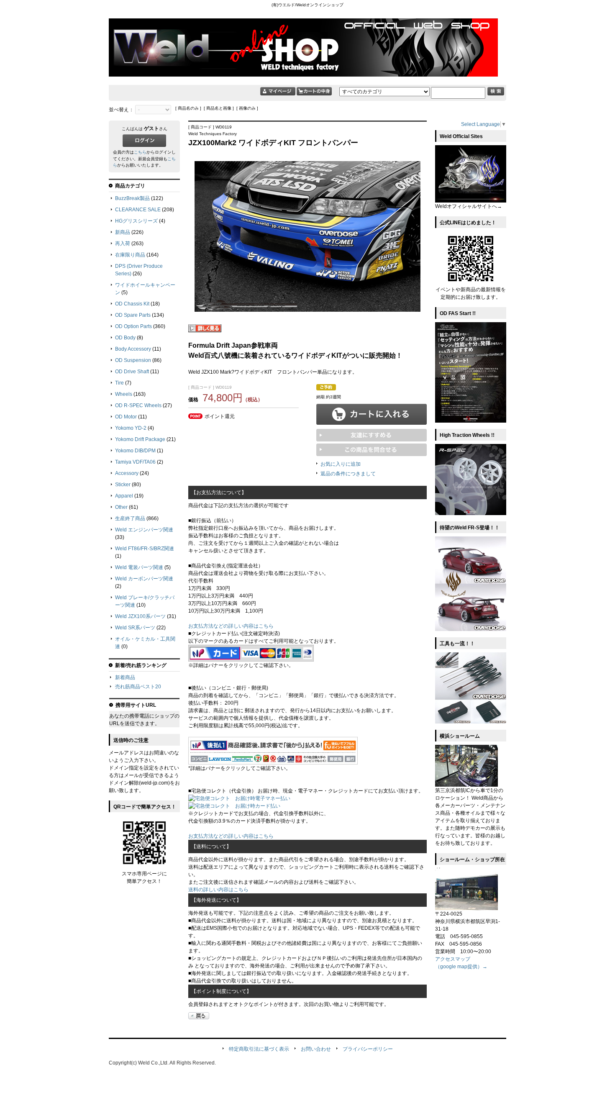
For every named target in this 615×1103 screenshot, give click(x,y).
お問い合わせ (316, 1049)
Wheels (123, 394)
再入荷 (122, 243)
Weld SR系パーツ (135, 628)
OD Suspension (133, 360)
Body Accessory (133, 349)
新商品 (122, 232)
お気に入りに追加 (340, 464)
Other (121, 507)
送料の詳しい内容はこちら (218, 890)
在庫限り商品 (130, 255)
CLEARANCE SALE (138, 210)
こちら (140, 152)
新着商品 (125, 677)
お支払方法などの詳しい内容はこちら (231, 626)
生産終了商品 (130, 518)
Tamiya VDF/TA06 (135, 462)
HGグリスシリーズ (136, 221)
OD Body (125, 338)
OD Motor (126, 417)
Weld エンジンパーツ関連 (144, 530)
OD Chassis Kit (132, 304)
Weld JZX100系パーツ (140, 616)
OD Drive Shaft (132, 372)
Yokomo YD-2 (130, 428)
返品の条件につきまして (348, 474)
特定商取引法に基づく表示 (259, 1049)
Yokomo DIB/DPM (135, 451)
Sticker (123, 484)
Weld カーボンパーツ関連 (144, 579)
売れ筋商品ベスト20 (138, 687)
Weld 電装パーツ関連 (139, 567)
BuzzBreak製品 (132, 198)
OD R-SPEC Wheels (138, 405)
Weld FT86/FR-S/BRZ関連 (144, 549)
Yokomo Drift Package (140, 439)
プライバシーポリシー (368, 1049)
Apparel (124, 496)
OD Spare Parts (133, 315)
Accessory (126, 473)
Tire (119, 383)
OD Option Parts (133, 326)
